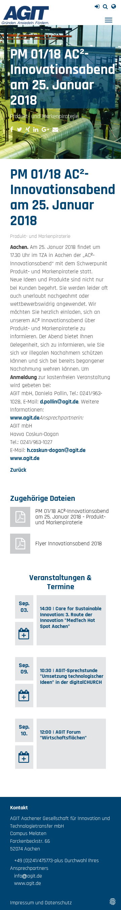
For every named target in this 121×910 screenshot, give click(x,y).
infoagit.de (26, 876)
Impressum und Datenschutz (41, 902)
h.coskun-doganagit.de (56, 450)
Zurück (18, 470)
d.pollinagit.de (59, 401)
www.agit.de (24, 418)
